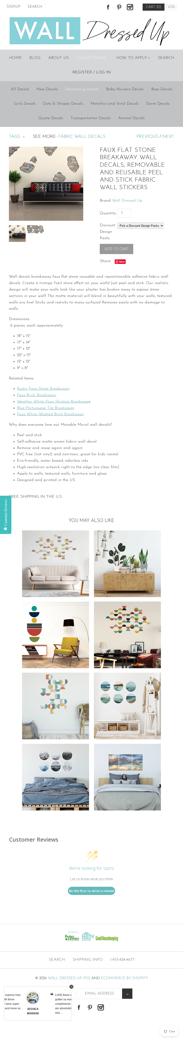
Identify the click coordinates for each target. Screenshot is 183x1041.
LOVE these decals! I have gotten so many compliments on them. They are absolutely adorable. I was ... (29, 1003)
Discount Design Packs (107, 231)
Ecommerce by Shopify (124, 978)
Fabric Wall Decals (81, 136)
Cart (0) (153, 7)
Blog (35, 58)
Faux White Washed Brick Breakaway (50, 414)
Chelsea (56, 1009)
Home (15, 58)
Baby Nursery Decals (125, 89)
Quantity (108, 213)
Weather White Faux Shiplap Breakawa (53, 402)
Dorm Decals (157, 104)
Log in (103, 72)
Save (122, 261)
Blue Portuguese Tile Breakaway (46, 408)
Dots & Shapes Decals (63, 104)
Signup (13, 6)
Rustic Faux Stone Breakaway (43, 389)
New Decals (47, 89)
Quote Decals (50, 118)
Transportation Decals (91, 118)
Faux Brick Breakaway (36, 395)
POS (86, 978)
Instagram (130, 7)
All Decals (20, 89)
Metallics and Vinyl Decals (115, 104)
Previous (147, 136)
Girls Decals (24, 104)
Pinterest (119, 7)
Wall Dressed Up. (65, 978)
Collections (92, 58)
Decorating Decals (82, 89)
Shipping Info (87, 960)
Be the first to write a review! (91, 891)
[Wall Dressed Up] (92, 18)
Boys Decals (161, 89)
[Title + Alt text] (31, 942)
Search (166, 58)
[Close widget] (71, 986)
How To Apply (133, 58)
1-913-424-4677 (122, 960)
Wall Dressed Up (127, 201)
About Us (58, 58)
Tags (17, 136)
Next (168, 136)
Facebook (108, 7)
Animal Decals (131, 118)
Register (82, 72)
